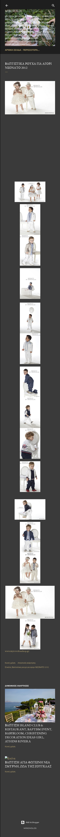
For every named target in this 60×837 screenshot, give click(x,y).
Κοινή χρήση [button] (10, 663)
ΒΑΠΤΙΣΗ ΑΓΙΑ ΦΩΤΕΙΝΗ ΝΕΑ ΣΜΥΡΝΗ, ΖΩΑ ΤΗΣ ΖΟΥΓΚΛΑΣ (28, 764)
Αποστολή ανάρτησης (27, 663)
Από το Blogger (32, 822)
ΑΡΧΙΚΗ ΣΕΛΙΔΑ (13, 50)
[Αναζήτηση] (53, 5)
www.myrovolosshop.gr (17, 651)
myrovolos (13, 11)
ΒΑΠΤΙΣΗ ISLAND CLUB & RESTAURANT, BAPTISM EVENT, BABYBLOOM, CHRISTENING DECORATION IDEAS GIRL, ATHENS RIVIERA (28, 733)
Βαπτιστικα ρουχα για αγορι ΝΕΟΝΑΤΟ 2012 (30, 667)
